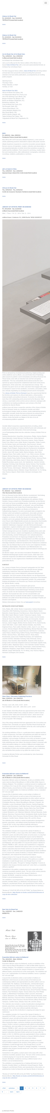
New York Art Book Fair (10, 909)
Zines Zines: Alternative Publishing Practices (17, 696)
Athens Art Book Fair (9, 16)
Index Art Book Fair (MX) (10, 90)
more (4, 24)
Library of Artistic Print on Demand (16, 393)
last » (18, 1092)
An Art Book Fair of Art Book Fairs (13, 54)
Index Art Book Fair (12, 65)
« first (3, 1088)
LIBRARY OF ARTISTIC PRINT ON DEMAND (16, 207)
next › (11, 1092)
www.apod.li (29, 602)
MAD (4, 133)
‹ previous (11, 1088)
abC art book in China (9, 169)
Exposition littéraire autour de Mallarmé (15, 773)
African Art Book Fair (9, 188)
